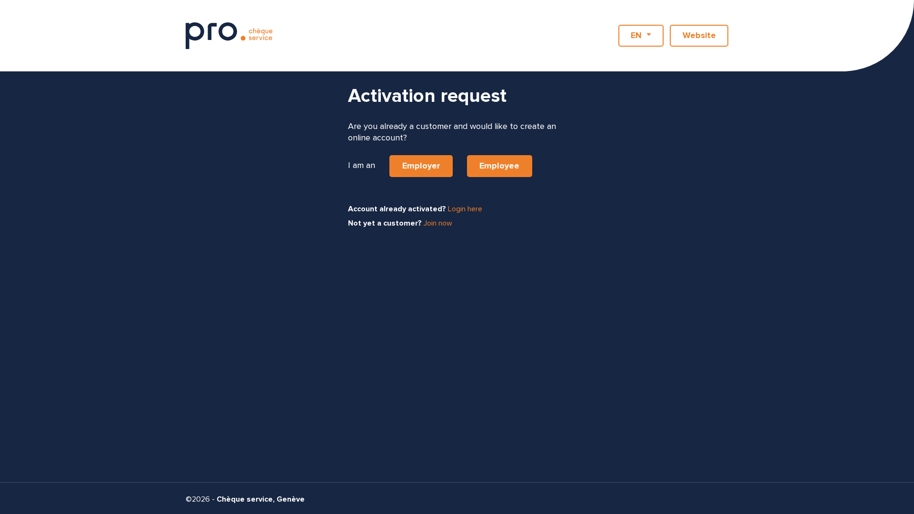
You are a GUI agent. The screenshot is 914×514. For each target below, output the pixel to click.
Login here (465, 209)
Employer (421, 166)
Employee (499, 166)
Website (699, 35)
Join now (438, 223)
